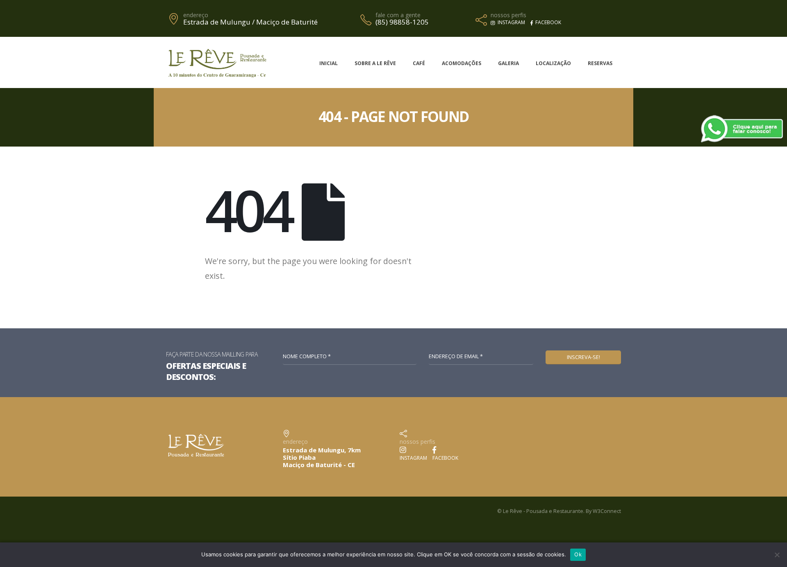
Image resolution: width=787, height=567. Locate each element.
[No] (777, 555)
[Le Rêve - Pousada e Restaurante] (217, 62)
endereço (195, 15)
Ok (578, 554)
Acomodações (461, 63)
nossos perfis (508, 15)
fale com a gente (398, 15)
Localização (553, 63)
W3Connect (607, 511)
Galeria (508, 63)
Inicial (328, 63)
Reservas (600, 63)
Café (419, 63)
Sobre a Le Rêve (375, 63)
